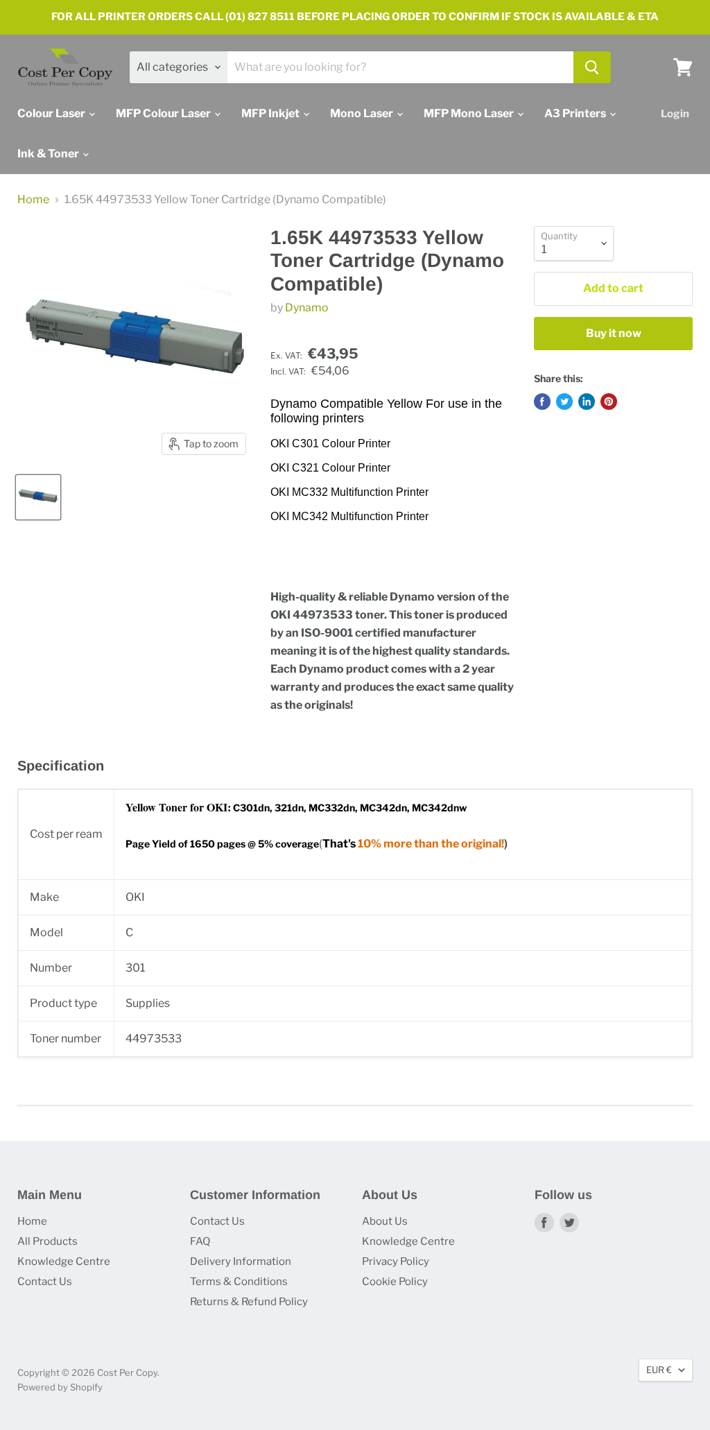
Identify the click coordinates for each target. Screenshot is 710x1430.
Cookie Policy (395, 1281)
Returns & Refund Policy (249, 1301)
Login (675, 113)
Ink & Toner (49, 153)
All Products (47, 1241)
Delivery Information (240, 1261)
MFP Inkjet (271, 113)
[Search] (592, 67)
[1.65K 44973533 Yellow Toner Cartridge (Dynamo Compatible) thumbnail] (38, 497)
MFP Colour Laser (164, 113)
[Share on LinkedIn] (586, 401)
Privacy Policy (395, 1261)
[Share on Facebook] (542, 401)
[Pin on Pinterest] (608, 401)
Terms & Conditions (239, 1281)
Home (33, 199)
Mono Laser (362, 113)
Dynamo (307, 307)
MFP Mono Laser (470, 113)
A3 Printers (576, 113)
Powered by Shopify (60, 1387)
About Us (385, 1221)
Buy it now (613, 333)
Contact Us (44, 1281)
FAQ (200, 1241)
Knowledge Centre (63, 1261)
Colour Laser (52, 113)
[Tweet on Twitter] (564, 401)
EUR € (659, 1369)
